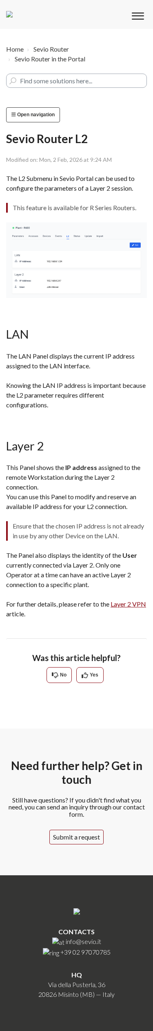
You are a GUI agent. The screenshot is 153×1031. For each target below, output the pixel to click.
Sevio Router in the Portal (50, 59)
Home (15, 49)
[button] (138, 14)
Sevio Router (51, 49)
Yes (94, 675)
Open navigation (35, 114)
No (63, 675)
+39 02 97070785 (85, 952)
